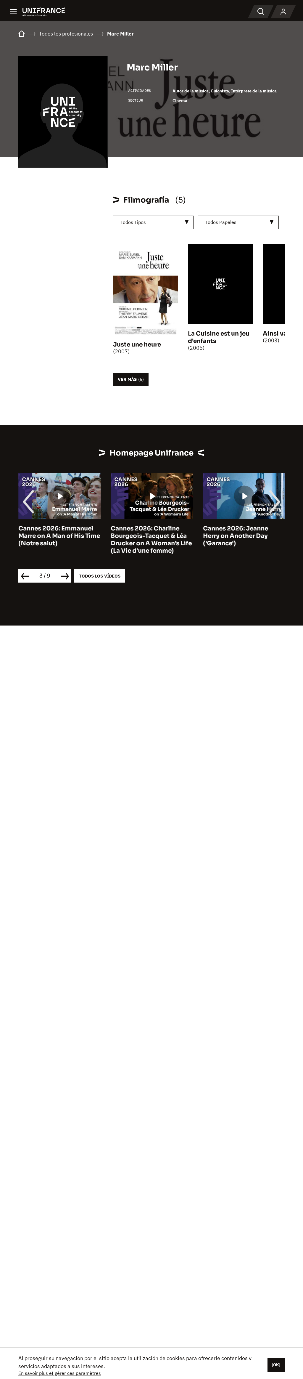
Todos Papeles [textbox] (220, 222)
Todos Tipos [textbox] (133, 222)
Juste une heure (137, 344)
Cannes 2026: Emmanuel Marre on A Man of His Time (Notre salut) (59, 536)
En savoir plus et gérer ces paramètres (59, 1373)
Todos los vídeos (99, 576)
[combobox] (153, 222)
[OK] (276, 1364)
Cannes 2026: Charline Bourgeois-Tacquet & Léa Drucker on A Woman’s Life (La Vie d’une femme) (151, 539)
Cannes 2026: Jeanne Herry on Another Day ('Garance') (235, 536)
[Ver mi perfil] (283, 11)
